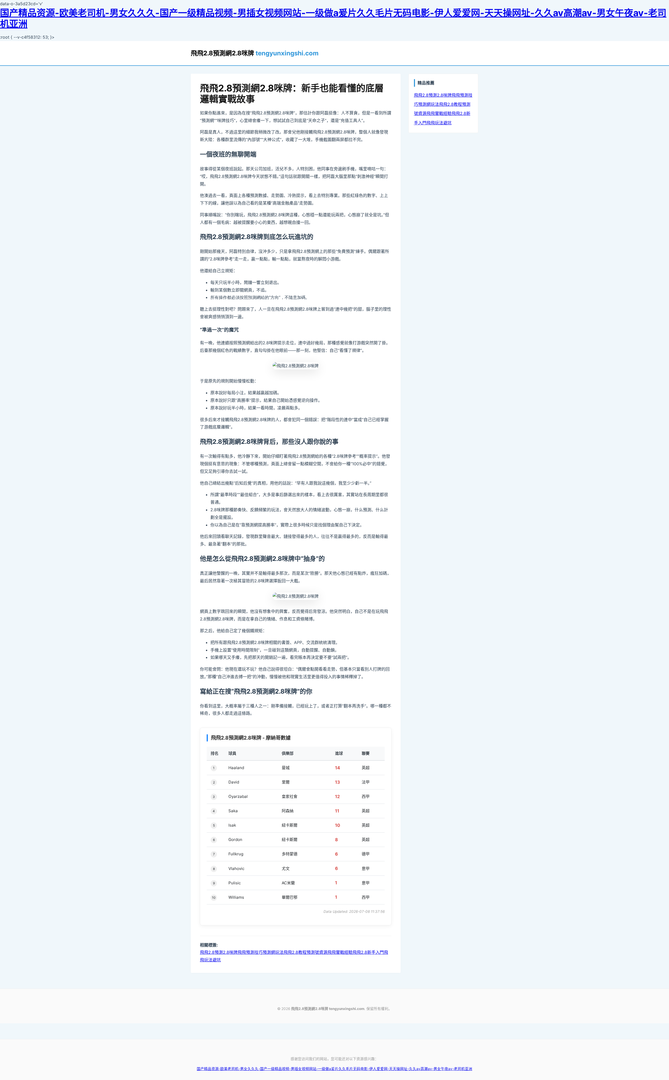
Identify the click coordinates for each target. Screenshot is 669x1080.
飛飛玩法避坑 (439, 122)
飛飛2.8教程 (295, 952)
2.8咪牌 (230, 952)
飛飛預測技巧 (250, 952)
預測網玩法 (273, 952)
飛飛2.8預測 (211, 952)
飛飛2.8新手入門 (368, 952)
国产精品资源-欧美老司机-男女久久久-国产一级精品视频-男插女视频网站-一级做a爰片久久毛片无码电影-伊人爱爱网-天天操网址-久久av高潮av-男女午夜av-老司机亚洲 (333, 18)
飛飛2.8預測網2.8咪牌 (255, 53)
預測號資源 (317, 952)
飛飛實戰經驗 (340, 952)
